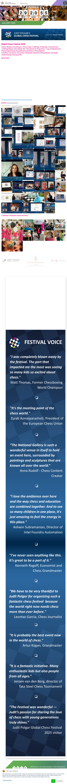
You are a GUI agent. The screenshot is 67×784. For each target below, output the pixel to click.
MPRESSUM (34, 766)
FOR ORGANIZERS (59, 766)
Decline (60, 781)
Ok (53, 781)
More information (7, 780)
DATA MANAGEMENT (45, 766)
